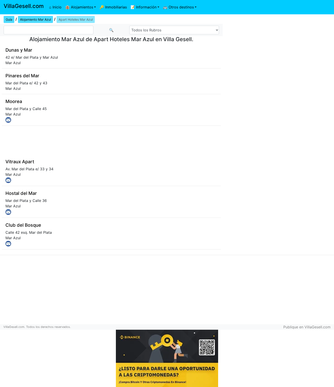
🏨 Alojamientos (79, 7)
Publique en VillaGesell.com (307, 327)
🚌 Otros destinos (178, 7)
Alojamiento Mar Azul (35, 19)
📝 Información (143, 7)
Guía (9, 19)
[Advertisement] (278, 47)
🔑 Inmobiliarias (113, 7)
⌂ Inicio (55, 7)
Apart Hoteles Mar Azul (76, 19)
